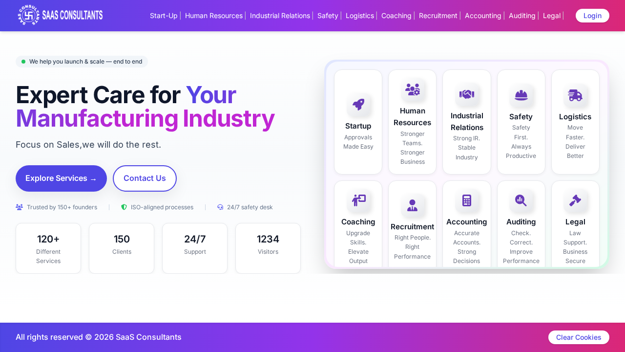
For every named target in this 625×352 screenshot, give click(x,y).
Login (592, 15)
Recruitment (438, 15)
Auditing (522, 15)
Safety (327, 15)
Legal (552, 15)
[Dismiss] (352, 340)
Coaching (396, 15)
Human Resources (214, 15)
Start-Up (164, 15)
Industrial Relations (280, 15)
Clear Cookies (579, 337)
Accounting (483, 15)
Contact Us (145, 178)
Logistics (360, 15)
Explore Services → (61, 178)
